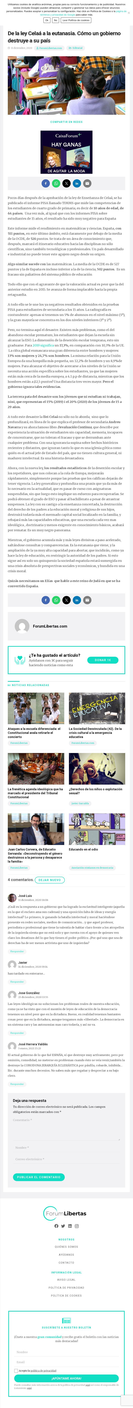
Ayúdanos (66, 1254)
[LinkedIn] (70, 1226)
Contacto (66, 1262)
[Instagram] (77, 1226)
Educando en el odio (83, 849)
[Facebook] (56, 1226)
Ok (46, 20)
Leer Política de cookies (76, 20)
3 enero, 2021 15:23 (29, 1048)
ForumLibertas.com (50, 48)
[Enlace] (66, 1213)
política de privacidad (43, 1370)
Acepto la (37, 1370)
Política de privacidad (66, 1287)
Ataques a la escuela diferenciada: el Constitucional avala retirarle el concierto (34, 733)
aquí (88, 1385)
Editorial (77, 48)
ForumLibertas (19, 743)
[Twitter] (63, 1226)
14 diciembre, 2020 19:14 (33, 966)
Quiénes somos (66, 1246)
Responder (17, 951)
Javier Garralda (80, 803)
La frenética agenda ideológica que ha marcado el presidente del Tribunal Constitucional (35, 793)
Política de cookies (66, 1295)
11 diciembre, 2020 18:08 (33, 900)
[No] (128, 12)
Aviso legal (66, 1279)
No (55, 20)
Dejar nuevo (50, 880)
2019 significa (43, 345)
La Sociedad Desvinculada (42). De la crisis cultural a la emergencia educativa (95, 733)
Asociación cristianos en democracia (92, 867)
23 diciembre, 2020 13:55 (33, 997)
